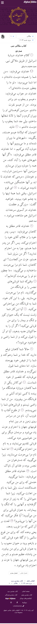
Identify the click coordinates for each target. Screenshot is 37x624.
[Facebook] (17, 602)
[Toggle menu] (2, 2)
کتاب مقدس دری (13, 591)
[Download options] (3, 36)
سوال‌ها (24, 602)
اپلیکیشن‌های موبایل (26, 598)
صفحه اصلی (25, 591)
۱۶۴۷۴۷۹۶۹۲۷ (17, 606)
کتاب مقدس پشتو (27, 595)
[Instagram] (11, 602)
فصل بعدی (13, 573)
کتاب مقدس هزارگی (11, 595)
